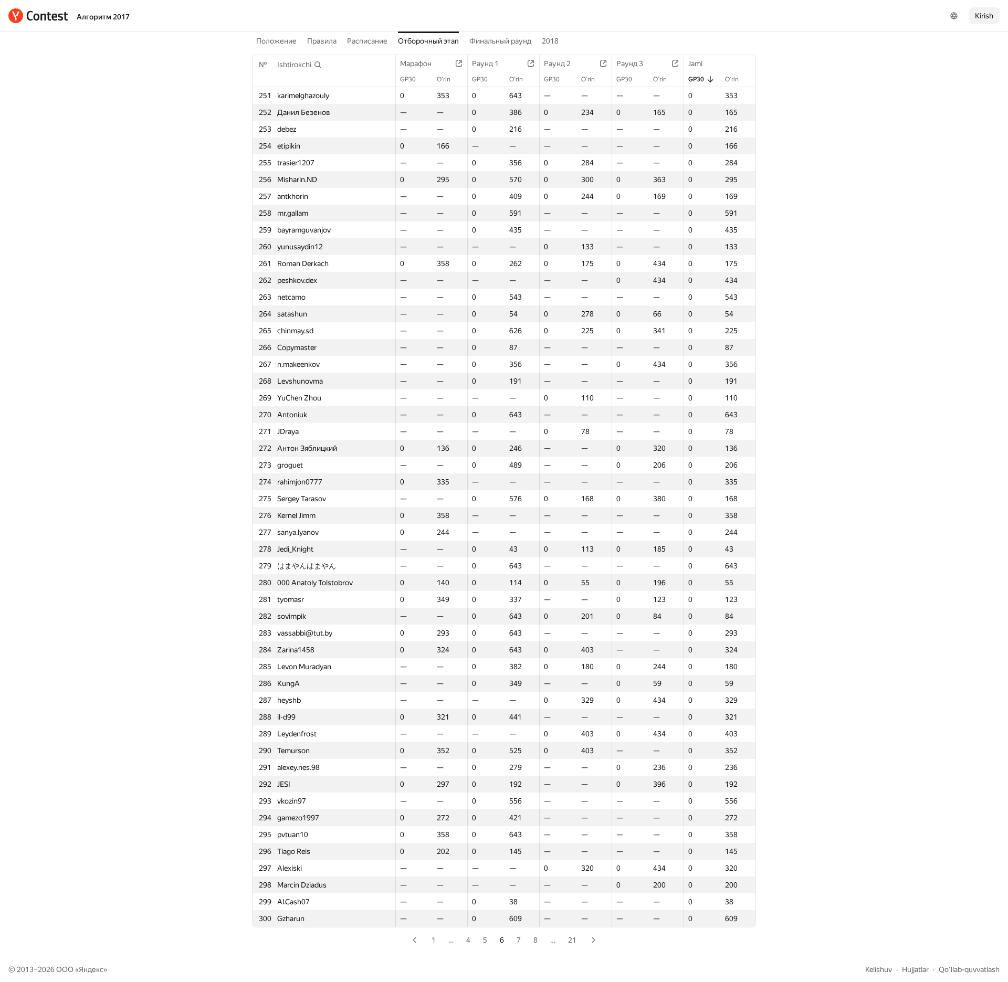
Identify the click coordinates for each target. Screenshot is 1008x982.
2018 (550, 41)
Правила (322, 41)
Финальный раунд (500, 41)
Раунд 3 (629, 63)
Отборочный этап (428, 41)
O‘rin (443, 79)
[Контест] (38, 15)
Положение (276, 41)
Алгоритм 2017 (103, 17)
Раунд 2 (557, 63)
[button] (299, 64)
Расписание (367, 41)
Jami (695, 63)
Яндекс (91, 969)
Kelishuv (878, 969)
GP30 (408, 79)
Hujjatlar (915, 969)
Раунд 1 (485, 63)
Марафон (416, 63)
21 (572, 940)
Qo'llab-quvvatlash (969, 969)
